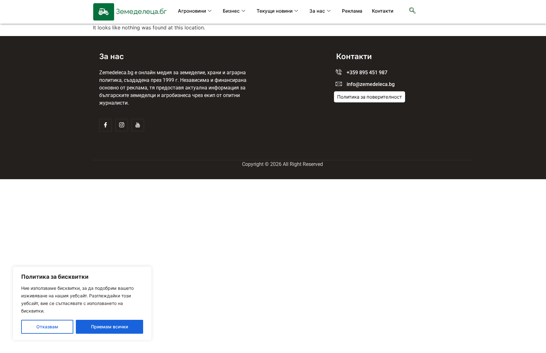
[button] (412, 11)
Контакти (382, 11)
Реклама (352, 11)
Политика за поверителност (369, 97)
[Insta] (121, 125)
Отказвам (47, 326)
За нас (317, 11)
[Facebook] (105, 125)
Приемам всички (109, 326)
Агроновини (192, 11)
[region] (82, 303)
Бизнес (231, 11)
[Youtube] (137, 125)
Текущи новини (275, 11)
